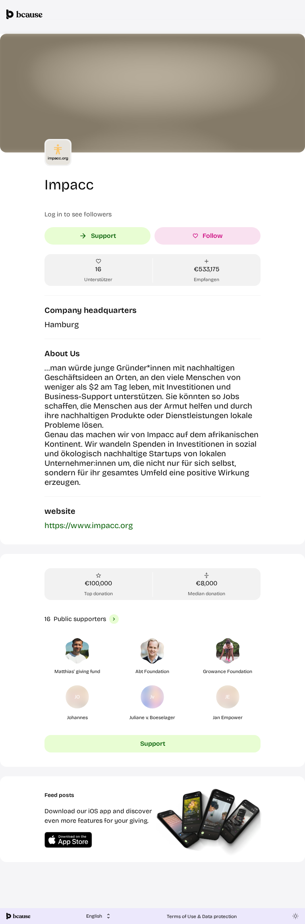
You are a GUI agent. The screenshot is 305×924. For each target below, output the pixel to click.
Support (103, 235)
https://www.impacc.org (88, 525)
